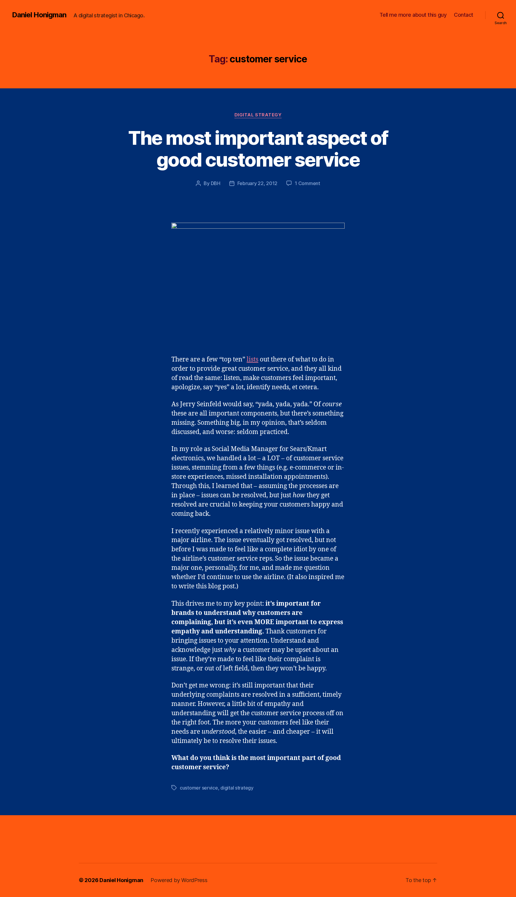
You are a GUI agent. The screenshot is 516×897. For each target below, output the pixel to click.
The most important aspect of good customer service (258, 148)
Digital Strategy (258, 115)
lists (252, 360)
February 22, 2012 (257, 183)
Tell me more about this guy (413, 15)
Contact (463, 15)
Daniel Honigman (39, 15)
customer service (199, 788)
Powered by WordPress (179, 880)
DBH (215, 183)
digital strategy (237, 788)
